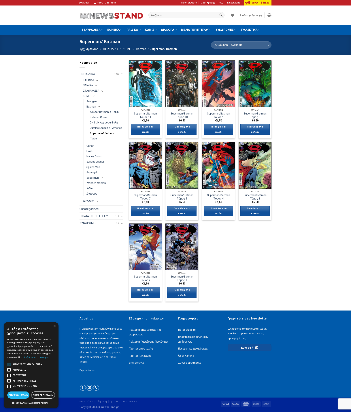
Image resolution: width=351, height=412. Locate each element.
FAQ (221, 2)
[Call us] (96, 388)
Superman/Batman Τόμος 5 (182, 197)
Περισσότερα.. (88, 370)
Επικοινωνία (233, 2)
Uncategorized (89, 209)
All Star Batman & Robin (104, 112)
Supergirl (91, 172)
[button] (31, 403)
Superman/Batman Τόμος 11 (145, 115)
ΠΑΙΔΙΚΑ (132, 30)
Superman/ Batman (102, 133)
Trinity (93, 138)
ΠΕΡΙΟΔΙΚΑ (110, 49)
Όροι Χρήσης (208, 2)
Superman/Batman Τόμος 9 (218, 115)
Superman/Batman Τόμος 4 (218, 197)
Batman (141, 49)
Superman (92, 177)
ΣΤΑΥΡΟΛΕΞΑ (91, 30)
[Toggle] (121, 74)
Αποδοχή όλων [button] (18, 394)
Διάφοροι (92, 193)
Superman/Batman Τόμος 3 (255, 197)
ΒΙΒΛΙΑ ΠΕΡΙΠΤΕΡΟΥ (195, 30)
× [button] (54, 326)
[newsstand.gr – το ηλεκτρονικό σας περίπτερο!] (111, 15)
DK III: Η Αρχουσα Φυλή (104, 122)
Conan (90, 145)
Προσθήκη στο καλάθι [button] (145, 129)
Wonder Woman (96, 183)
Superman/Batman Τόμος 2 (145, 278)
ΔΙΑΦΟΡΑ (167, 30)
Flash (89, 151)
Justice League (95, 161)
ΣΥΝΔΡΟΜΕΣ (225, 30)
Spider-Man (93, 167)
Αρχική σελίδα (89, 49)
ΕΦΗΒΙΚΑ (113, 30)
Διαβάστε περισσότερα (36, 357)
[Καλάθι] (269, 15)
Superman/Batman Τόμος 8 (255, 115)
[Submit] (221, 15)
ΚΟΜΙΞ (149, 30)
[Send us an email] (89, 388)
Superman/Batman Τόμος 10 (182, 115)
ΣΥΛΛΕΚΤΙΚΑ (249, 30)
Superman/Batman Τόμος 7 (145, 197)
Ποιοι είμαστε (189, 2)
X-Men (90, 188)
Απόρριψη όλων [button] (43, 394)
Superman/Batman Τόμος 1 (182, 278)
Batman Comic (99, 117)
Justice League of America (106, 128)
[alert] (31, 365)
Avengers (91, 101)
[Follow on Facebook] (83, 388)
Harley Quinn (93, 156)
